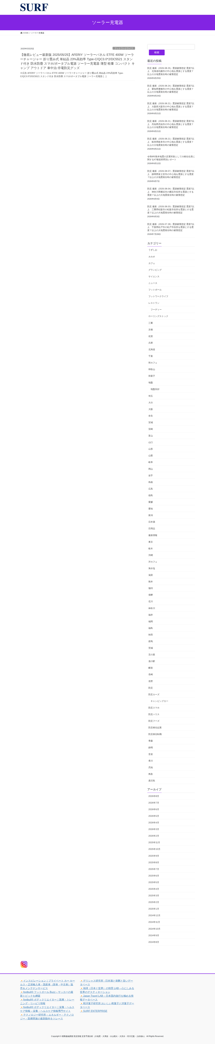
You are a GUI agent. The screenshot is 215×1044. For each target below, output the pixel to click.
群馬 (150, 641)
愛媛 (150, 502)
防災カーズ (153, 694)
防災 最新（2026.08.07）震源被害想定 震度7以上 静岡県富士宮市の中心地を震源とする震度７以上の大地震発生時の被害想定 (170, 174)
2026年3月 (153, 829)
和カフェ (152, 362)
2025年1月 (153, 909)
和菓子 (151, 376)
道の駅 (151, 661)
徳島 (150, 495)
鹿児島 (151, 780)
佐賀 (150, 336)
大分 (150, 402)
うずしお (152, 250)
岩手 (150, 475)
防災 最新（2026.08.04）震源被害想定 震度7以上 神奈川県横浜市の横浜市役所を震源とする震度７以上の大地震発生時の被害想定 (170, 191)
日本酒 (151, 522)
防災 (150, 688)
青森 (150, 741)
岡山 (150, 469)
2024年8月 (153, 942)
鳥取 (150, 774)
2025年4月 (153, 889)
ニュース (152, 283)
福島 (150, 628)
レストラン (153, 303)
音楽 (150, 754)
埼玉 (150, 396)
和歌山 (151, 369)
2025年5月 (153, 882)
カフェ (151, 263)
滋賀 (150, 575)
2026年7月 (153, 802)
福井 (150, 615)
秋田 (150, 634)
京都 (150, 329)
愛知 (150, 508)
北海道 (151, 349)
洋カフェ (152, 561)
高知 (150, 767)
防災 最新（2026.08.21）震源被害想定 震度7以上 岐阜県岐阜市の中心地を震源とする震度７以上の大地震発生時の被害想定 (170, 141)
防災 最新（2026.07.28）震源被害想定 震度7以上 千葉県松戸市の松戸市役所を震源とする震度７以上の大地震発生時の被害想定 (170, 227)
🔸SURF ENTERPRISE (93, 1011)
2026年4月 (153, 822)
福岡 (150, 621)
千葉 (150, 356)
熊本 (150, 581)
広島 (150, 488)
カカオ (151, 256)
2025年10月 (154, 849)
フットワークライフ (124, 48)
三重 (150, 323)
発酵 (150, 595)
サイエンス (153, 276)
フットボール (155, 289)
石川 (150, 601)
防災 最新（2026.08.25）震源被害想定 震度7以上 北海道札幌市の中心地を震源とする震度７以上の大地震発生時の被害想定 (170, 71)
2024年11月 (154, 922)
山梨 (150, 455)
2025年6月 (153, 875)
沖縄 (150, 555)
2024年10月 (154, 929)
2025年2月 (153, 902)
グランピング (155, 270)
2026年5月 (153, 816)
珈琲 (150, 588)
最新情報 (152, 535)
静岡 (150, 747)
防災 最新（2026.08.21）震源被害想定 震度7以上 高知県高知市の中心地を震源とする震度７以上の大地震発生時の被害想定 (170, 124)
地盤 (150, 382)
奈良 (150, 416)
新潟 (150, 515)
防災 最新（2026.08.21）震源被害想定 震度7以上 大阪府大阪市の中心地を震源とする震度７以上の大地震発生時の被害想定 (170, 106)
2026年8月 (153, 796)
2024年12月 (154, 915)
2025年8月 (153, 862)
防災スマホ (153, 707)
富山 (150, 435)
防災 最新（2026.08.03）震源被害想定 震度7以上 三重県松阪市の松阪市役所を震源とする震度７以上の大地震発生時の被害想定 (170, 209)
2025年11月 (154, 842)
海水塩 (151, 568)
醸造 (150, 668)
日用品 (151, 528)
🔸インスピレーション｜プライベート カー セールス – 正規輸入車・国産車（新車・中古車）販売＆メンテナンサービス (47, 984)
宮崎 (150, 429)
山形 (150, 449)
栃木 (150, 548)
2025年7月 (153, 869)
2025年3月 (153, 895)
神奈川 (151, 608)
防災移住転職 (155, 734)
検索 (156, 52)
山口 (150, 442)
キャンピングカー (159, 701)
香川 (150, 761)
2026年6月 (153, 809)
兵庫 (150, 343)
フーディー (156, 309)
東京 (150, 542)
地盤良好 (155, 389)
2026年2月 (153, 836)
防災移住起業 (155, 727)
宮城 (150, 422)
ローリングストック (158, 316)
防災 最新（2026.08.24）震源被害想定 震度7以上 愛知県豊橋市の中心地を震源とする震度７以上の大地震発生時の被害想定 (170, 88)
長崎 (150, 674)
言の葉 (151, 654)
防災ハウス (153, 714)
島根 (150, 482)
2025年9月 (153, 856)
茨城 (150, 648)
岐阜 (150, 462)
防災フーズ (153, 721)
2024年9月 (153, 935)
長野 (150, 681)
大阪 (150, 409)
